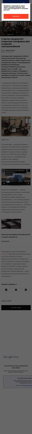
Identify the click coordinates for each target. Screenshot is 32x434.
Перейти (16, 16)
